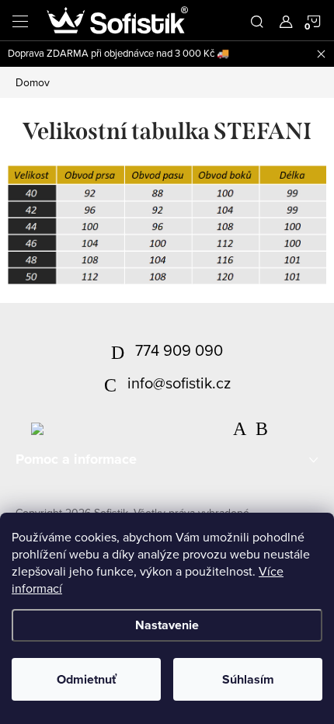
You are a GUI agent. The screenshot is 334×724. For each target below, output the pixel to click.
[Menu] (20, 20)
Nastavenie (167, 625)
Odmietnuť (87, 679)
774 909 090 (179, 350)
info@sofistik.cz (179, 382)
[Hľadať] (257, 20)
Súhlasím (248, 679)
